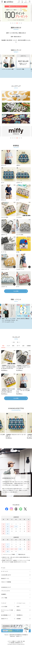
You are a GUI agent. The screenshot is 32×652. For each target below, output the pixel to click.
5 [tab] (19, 23)
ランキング (3, 603)
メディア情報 (4, 597)
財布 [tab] (13, 345)
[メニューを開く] (2, 1)
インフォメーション (21, 603)
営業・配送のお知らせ (16, 36)
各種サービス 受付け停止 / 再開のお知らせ (16, 33)
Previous (1, 63)
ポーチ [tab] (18, 345)
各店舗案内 (3, 594)
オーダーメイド (4, 571)
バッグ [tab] (8, 345)
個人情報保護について (6, 615)
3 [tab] (15, 23)
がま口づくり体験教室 (6, 582)
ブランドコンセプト (5, 590)
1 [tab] (11, 23)
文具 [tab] (23, 345)
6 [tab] (21, 23)
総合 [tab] (3, 345)
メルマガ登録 (4, 606)
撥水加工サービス (5, 578)
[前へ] (13, 342)
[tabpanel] (16, 372)
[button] (22, 1)
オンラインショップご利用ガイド (7, 610)
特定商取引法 (19, 615)
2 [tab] (13, 23)
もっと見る (16, 291)
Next (31, 63)
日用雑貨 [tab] (29, 345)
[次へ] (19, 342)
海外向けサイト (4, 618)
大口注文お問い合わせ (6, 575)
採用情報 (18, 618)
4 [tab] (17, 23)
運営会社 (18, 610)
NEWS (18, 606)
